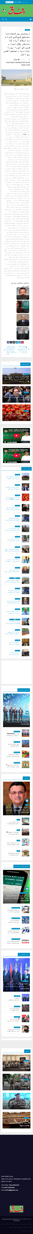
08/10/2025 (23, 988)
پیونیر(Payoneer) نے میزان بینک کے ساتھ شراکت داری (13, 735)
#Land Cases (10, 62)
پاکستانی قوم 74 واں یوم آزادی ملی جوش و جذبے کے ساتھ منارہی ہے (22, 349)
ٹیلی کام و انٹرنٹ (24, 893)
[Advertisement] (17, 671)
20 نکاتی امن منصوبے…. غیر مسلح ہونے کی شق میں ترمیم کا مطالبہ (12, 1021)
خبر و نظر (18, 578)
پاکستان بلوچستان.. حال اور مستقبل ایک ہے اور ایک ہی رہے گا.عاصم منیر (16, 1103)
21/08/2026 (23, 1068)
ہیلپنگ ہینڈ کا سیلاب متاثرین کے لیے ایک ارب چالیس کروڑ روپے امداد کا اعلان (12, 551)
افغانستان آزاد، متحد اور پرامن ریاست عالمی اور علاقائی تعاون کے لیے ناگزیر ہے (17, 987)
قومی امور (27, 29)
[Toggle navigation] (2, 19)
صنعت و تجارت (25, 716)
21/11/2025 (24, 724)
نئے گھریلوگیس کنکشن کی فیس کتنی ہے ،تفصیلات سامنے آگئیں (11, 520)
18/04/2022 (23, 812)
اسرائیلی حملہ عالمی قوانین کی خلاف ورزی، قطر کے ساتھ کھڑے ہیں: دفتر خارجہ (11, 572)
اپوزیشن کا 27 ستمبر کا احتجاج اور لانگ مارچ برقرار (17, 1065)
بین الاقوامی (25, 981)
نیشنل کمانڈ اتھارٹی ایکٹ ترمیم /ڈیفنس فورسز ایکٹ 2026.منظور (17, 1122)
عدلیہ (26, 804)
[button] (6, 19)
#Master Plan (25, 65)
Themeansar (16, 1220)
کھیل (15, 1227)
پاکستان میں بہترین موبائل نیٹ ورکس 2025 (14, 922)
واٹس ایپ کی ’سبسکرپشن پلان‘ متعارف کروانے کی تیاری (17, 897)
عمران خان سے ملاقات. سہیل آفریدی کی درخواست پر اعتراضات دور (17, 397)
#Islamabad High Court (22, 62)
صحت (31, 1227)
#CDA (15, 59)
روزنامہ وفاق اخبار (26, 1230)
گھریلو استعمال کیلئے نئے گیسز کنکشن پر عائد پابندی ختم (13, 593)
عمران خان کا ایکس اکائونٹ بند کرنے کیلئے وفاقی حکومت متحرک (12, 510)
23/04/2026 (23, 900)
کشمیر (10, 1227)
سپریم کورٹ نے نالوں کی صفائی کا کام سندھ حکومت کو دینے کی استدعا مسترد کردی (11, 350)
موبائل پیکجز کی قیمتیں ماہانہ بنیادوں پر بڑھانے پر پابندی (13, 912)
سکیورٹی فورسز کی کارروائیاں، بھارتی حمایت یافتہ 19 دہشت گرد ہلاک (12, 582)
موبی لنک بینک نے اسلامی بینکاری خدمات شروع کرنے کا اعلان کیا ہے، (17, 721)
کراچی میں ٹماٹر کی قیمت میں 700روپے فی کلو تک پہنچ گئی (16, 415)
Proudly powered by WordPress (10, 1219)
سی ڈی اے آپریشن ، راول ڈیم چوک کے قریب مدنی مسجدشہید (11, 633)
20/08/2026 (23, 1125)
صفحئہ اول (29, 1224)
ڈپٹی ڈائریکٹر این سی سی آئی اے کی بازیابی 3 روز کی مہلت (16, 378)
